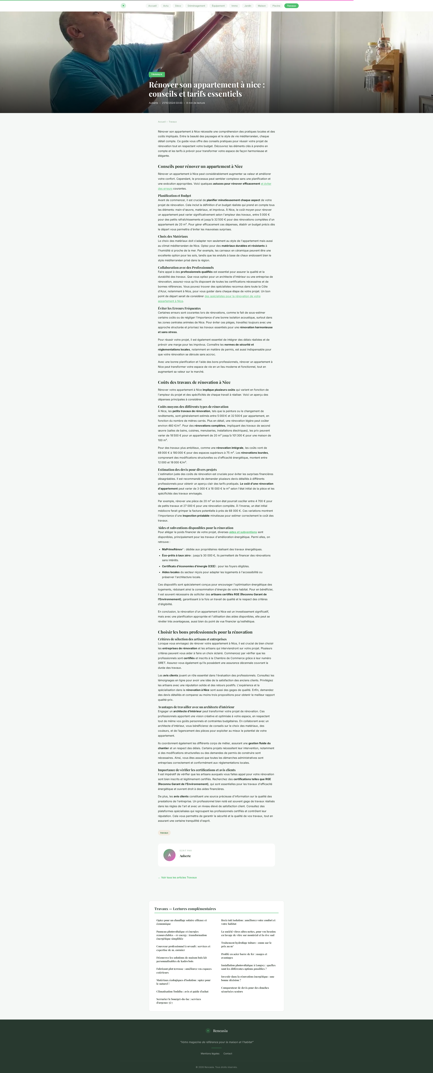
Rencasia (220, 1030)
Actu (165, 5)
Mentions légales (210, 1053)
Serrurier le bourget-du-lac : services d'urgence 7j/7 (178, 1000)
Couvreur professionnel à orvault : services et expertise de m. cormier (183, 948)
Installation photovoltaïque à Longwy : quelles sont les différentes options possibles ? (248, 967)
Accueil (152, 5)
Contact (227, 1053)
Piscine (276, 5)
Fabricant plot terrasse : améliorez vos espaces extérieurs (184, 970)
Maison (262, 5)
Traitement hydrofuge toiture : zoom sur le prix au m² (246, 944)
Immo (235, 5)
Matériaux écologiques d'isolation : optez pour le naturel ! (183, 981)
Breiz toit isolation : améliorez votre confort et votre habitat (248, 922)
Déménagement (196, 5)
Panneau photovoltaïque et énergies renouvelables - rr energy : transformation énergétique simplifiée (181, 935)
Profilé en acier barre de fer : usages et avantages (244, 955)
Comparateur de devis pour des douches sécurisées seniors (245, 989)
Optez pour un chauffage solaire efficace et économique (181, 922)
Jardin (247, 5)
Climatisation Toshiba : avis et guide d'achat (182, 991)
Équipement (218, 5)
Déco (178, 5)
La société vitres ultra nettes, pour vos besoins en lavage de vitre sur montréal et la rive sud (248, 933)
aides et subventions (243, 532)
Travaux (291, 5)
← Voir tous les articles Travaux (177, 877)
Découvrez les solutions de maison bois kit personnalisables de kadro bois (181, 959)
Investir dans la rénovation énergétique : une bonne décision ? (247, 978)
